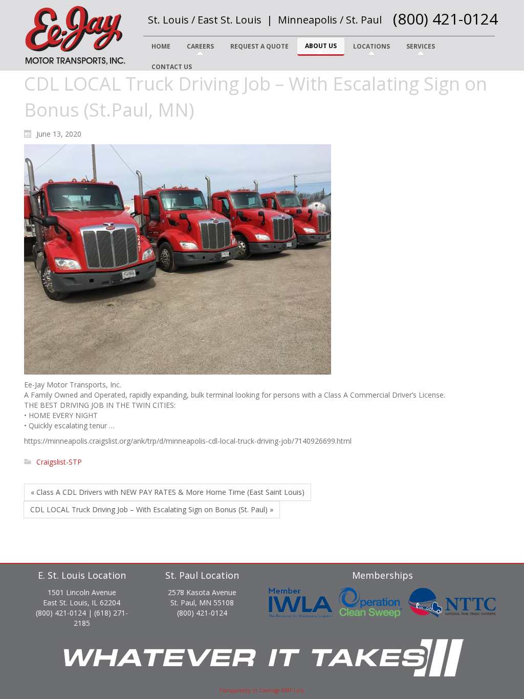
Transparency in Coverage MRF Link (262, 690)
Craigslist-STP (59, 462)
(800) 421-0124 (445, 18)
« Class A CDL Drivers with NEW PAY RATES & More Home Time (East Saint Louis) (167, 492)
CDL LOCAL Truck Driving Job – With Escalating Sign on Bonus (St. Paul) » (151, 509)
